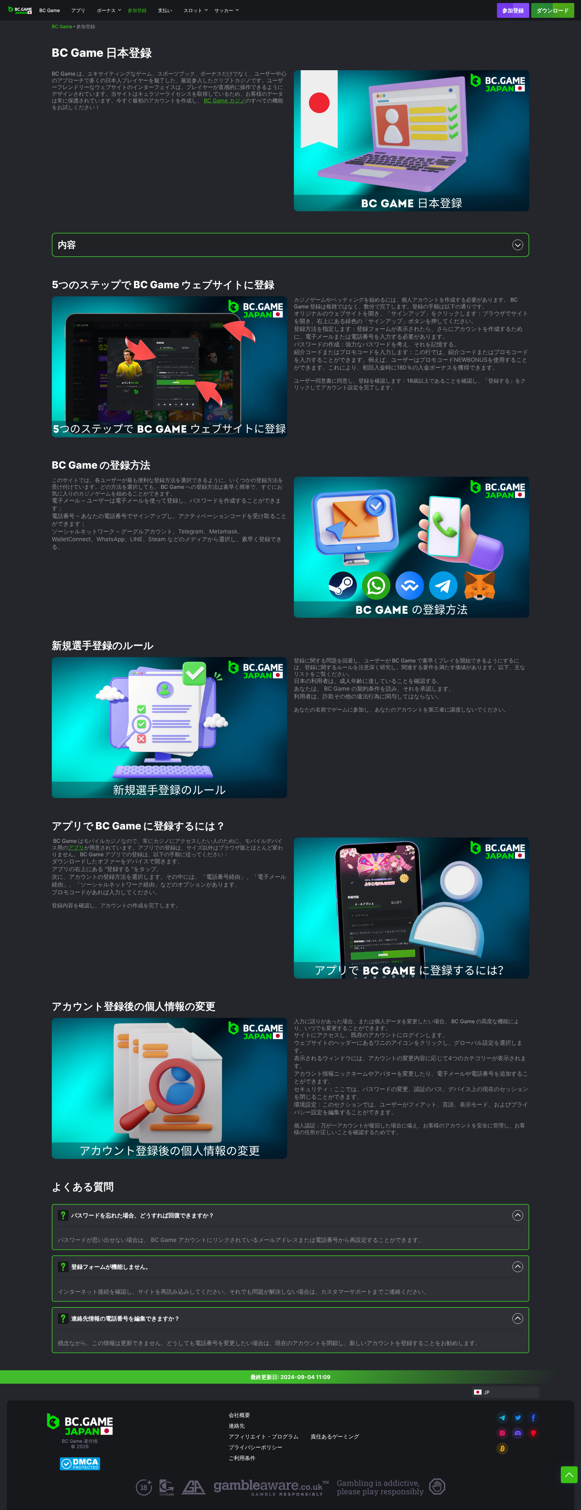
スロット (193, 10)
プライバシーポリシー (255, 1447)
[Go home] (20, 10)
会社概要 (239, 1415)
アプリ (78, 10)
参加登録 (513, 10)
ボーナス (106, 10)
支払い (165, 10)
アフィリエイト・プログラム (264, 1436)
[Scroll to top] (569, 1474)
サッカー (224, 10)
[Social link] (502, 1418)
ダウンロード (553, 10)
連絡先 (237, 1425)
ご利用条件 (242, 1458)
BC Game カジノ (224, 100)
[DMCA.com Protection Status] (80, 1463)
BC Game (49, 10)
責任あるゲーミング (335, 1436)
